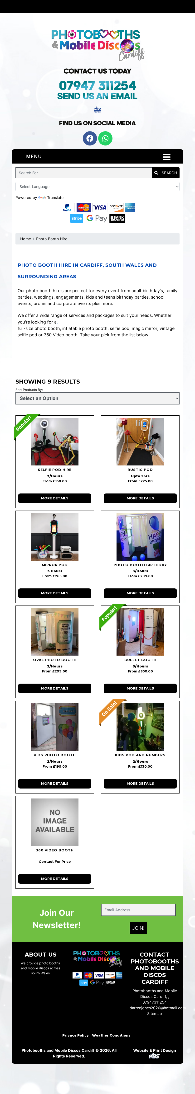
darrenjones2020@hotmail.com (158, 1007)
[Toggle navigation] (167, 157)
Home (25, 238)
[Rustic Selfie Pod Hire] (140, 441)
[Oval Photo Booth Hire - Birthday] (140, 537)
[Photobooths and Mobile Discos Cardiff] (97, 44)
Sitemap (154, 1013)
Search (169, 172)
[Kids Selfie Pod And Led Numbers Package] (140, 727)
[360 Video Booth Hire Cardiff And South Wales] (55, 822)
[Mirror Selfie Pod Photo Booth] (55, 537)
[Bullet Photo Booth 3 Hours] (140, 632)
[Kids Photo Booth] (55, 727)
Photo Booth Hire (51, 238)
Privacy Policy (75, 1035)
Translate (55, 197)
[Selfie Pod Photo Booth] (55, 441)
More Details (54, 498)
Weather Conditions (111, 1035)
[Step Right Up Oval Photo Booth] (55, 632)
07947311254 (154, 1002)
